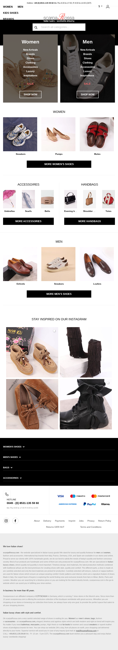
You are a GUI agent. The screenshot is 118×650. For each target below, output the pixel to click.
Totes (108, 201)
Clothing (30, 62)
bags (93, 618)
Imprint (72, 521)
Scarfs (28, 201)
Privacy (90, 521)
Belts (47, 201)
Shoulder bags (89, 201)
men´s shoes (84, 618)
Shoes (30, 58)
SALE (30, 84)
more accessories (28, 221)
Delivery (47, 521)
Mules (97, 136)
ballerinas (25, 625)
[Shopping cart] (113, 5)
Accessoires (30, 67)
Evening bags (70, 201)
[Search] (36, 27)
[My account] (107, 6)
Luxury (30, 71)
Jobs (81, 521)
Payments (60, 521)
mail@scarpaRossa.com (86, 631)
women (107, 553)
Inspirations (30, 75)
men (98, 553)
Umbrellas (9, 201)
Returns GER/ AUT (55, 527)
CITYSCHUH (41, 596)
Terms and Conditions (90, 527)
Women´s (73, 618)
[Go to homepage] (59, 17)
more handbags (89, 221)
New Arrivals (30, 50)
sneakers (93, 625)
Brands (30, 54)
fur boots (66, 625)
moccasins (35, 625)
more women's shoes (59, 164)
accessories (10, 621)
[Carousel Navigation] (109, 112)
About (37, 521)
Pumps (59, 136)
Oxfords (20, 266)
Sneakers (20, 136)
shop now (30, 94)
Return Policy (104, 521)
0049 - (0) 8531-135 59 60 (23, 503)
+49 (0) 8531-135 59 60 (44, 3)
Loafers (97, 266)
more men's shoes (59, 294)
